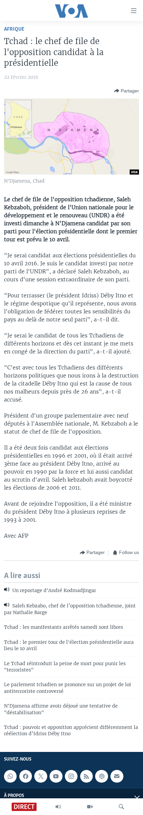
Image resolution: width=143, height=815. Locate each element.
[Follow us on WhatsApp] (10, 776)
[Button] (126, 91)
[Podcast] (101, 776)
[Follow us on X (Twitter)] (40, 776)
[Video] (90, 806)
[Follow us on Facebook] (25, 776)
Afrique (14, 29)
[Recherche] (121, 806)
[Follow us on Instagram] (71, 776)
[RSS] (86, 776)
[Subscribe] (116, 776)
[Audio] (58, 806)
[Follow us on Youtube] (56, 776)
